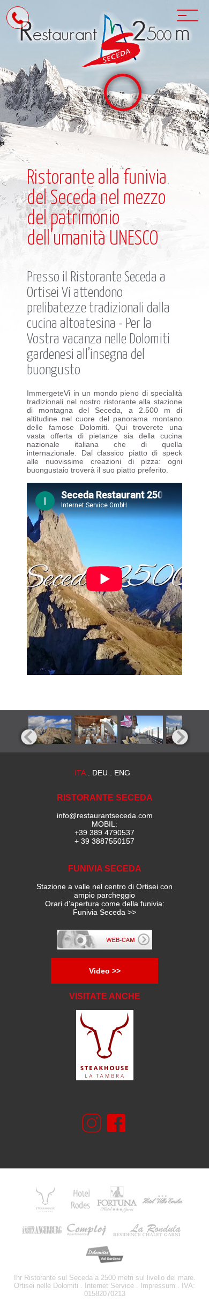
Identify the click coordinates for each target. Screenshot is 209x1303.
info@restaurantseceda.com (105, 815)
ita (80, 772)
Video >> (105, 971)
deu (100, 772)
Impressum (157, 1286)
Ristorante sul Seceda (58, 1278)
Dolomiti (65, 1286)
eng (122, 772)
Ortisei (43, 293)
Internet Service (109, 1286)
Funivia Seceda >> (104, 912)
